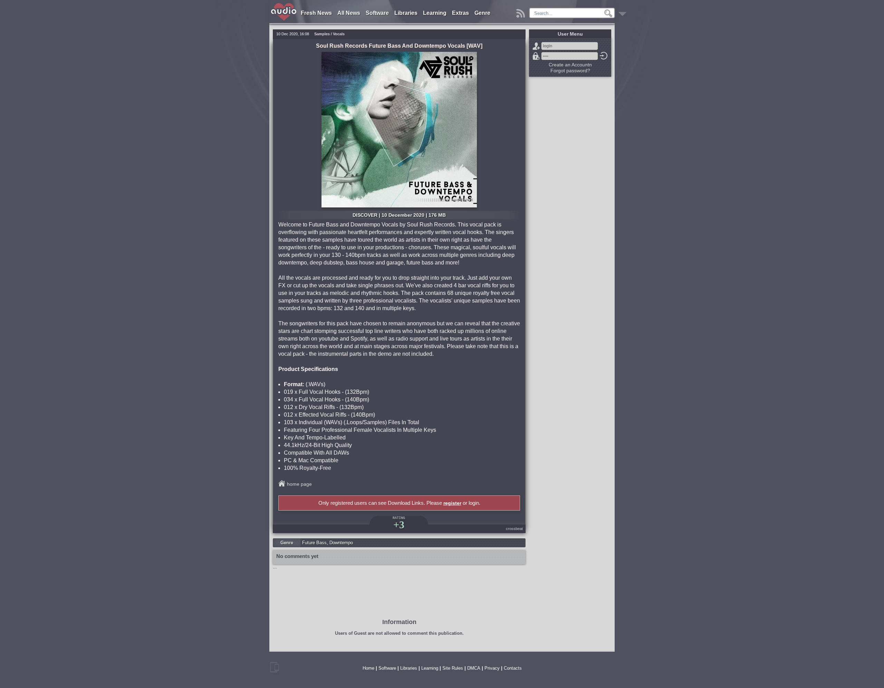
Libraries (405, 13)
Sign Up (536, 46)
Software (377, 13)
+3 (398, 524)
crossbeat (514, 529)
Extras (460, 13)
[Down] (623, 11)
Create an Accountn (570, 64)
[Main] (284, 4)
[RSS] (521, 11)
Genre (482, 13)
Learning (434, 13)
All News (348, 13)
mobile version (274, 667)
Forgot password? (536, 56)
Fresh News (316, 13)
